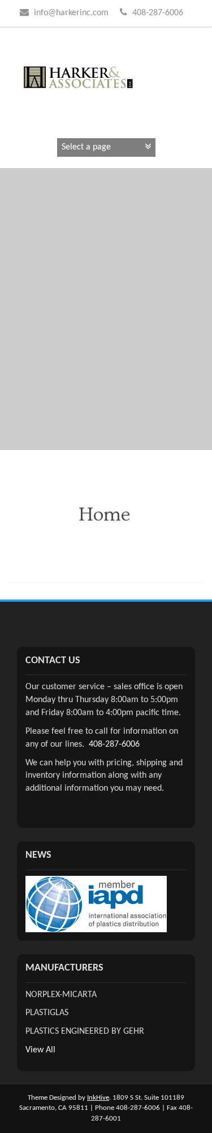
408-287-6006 (114, 744)
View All (40, 1050)
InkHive (98, 1097)
